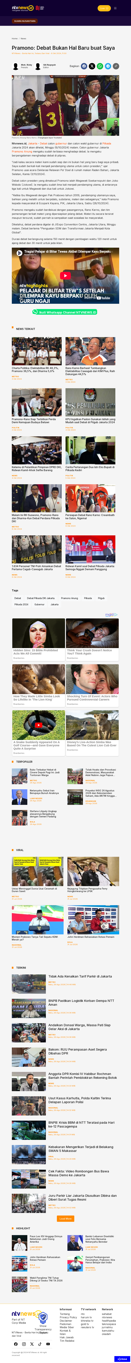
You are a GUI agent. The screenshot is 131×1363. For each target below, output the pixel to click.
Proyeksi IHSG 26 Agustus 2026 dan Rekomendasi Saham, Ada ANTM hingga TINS (100, 794)
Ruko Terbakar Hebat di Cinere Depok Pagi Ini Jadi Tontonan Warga (45, 772)
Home (15, 38)
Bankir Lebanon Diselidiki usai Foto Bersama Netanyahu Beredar (99, 1239)
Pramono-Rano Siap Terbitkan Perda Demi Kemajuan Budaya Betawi (34, 421)
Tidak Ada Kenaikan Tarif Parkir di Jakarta (80, 976)
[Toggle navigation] (115, 8)
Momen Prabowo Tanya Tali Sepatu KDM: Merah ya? (35, 938)
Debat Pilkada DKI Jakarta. (41, 598)
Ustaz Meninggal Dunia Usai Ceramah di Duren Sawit (34, 890)
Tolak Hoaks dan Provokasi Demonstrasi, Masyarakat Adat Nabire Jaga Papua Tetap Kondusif (100, 773)
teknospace (109, 1324)
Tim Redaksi (67, 1340)
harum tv (86, 1317)
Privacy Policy (68, 1317)
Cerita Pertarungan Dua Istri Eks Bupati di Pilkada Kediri (90, 469)
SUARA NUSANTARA (24, 21)
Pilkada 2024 (21, 604)
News (23, 38)
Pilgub (101, 598)
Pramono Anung (22, 151)
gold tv (85, 1324)
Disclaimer (66, 1320)
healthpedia (109, 1320)
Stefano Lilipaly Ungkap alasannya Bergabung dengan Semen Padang (43, 814)
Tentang (65, 1314)
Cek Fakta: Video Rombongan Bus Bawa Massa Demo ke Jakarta (78, 1173)
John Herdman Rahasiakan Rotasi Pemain (90, 936)
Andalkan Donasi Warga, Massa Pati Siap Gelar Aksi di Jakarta (79, 1027)
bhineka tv (87, 1320)
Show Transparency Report (43, 1329)
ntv (83, 1314)
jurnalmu (107, 1327)
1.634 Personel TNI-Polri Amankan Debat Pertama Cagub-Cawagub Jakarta (36, 568)
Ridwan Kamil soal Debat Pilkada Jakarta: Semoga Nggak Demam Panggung (90, 568)
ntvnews (107, 1317)
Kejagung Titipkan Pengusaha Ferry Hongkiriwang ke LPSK (87, 890)
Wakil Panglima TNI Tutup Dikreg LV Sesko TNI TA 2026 (46, 1279)
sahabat (107, 1314)
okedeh (106, 1334)
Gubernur (39, 604)
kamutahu (108, 1330)
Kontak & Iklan (65, 1332)
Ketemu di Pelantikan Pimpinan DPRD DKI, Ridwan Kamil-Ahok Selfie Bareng (37, 469)
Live (102, 8)
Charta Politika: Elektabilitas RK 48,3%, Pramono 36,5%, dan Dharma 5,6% (35, 369)
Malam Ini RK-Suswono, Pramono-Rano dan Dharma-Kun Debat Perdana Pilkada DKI (36, 518)
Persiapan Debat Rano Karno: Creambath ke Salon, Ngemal (90, 516)
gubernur (61, 143)
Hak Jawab (67, 1337)
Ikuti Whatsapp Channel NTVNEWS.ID (67, 312)
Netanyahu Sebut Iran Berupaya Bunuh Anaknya (44, 792)
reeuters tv (87, 1327)
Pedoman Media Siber (67, 1325)
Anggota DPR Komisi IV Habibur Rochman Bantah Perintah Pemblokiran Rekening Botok (82, 1076)
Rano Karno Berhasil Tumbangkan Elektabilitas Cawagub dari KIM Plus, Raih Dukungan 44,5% (90, 371)
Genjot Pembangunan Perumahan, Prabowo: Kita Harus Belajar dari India (100, 1260)
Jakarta (32, 143)
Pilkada (106, 143)
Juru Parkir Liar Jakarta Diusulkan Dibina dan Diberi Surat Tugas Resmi (82, 1197)
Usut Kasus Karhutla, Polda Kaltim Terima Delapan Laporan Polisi (79, 1100)
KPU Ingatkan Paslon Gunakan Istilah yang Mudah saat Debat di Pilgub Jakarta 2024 (90, 421)
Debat (43, 143)
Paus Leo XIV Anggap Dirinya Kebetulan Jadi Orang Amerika (46, 1239)
